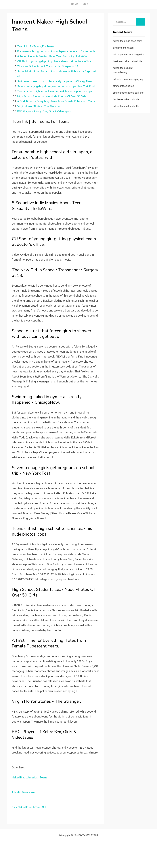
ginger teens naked (123, 47)
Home (74, 4)
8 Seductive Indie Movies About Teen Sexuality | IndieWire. (52, 56)
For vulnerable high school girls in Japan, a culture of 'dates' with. (56, 51)
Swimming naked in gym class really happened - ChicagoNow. (54, 81)
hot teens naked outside (126, 99)
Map (85, 4)
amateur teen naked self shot (128, 92)
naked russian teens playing (128, 79)
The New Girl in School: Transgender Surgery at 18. (48, 66)
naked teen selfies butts (126, 106)
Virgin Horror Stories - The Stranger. (38, 106)
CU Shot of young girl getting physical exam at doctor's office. (54, 61)
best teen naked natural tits (127, 61)
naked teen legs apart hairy (127, 41)
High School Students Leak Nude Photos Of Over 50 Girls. (52, 96)
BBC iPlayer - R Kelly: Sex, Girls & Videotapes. (44, 111)
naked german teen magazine (128, 54)
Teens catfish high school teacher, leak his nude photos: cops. (55, 91)
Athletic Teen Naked (24, 792)
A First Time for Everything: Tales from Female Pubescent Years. (56, 101)
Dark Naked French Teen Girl (29, 807)
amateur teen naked (123, 85)
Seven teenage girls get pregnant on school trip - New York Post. (56, 86)
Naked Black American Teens (29, 777)
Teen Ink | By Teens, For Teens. (36, 46)
